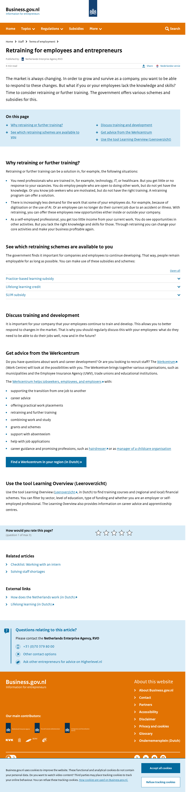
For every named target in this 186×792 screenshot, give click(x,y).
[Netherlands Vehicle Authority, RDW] (31, 740)
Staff (21, 42)
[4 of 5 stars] (122, 533)
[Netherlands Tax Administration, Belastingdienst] (47, 728)
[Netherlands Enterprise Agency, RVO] (18, 728)
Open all (175, 271)
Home (9, 42)
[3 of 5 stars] (115, 533)
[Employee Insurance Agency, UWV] (44, 740)
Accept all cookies (161, 768)
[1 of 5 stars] (99, 533)
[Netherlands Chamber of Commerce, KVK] (9, 740)
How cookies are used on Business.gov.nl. (103, 780)
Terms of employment (42, 42)
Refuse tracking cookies (160, 782)
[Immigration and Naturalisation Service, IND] (77, 728)
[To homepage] (93, 8)
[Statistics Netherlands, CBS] (19, 740)
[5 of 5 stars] (130, 533)
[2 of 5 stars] (107, 533)
